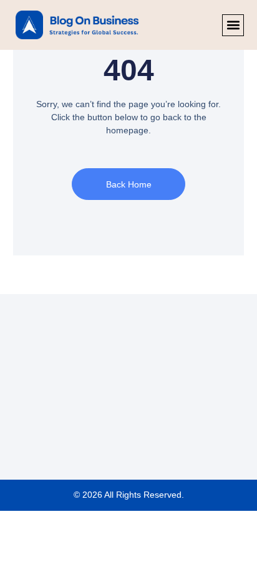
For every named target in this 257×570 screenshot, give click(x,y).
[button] (233, 25)
